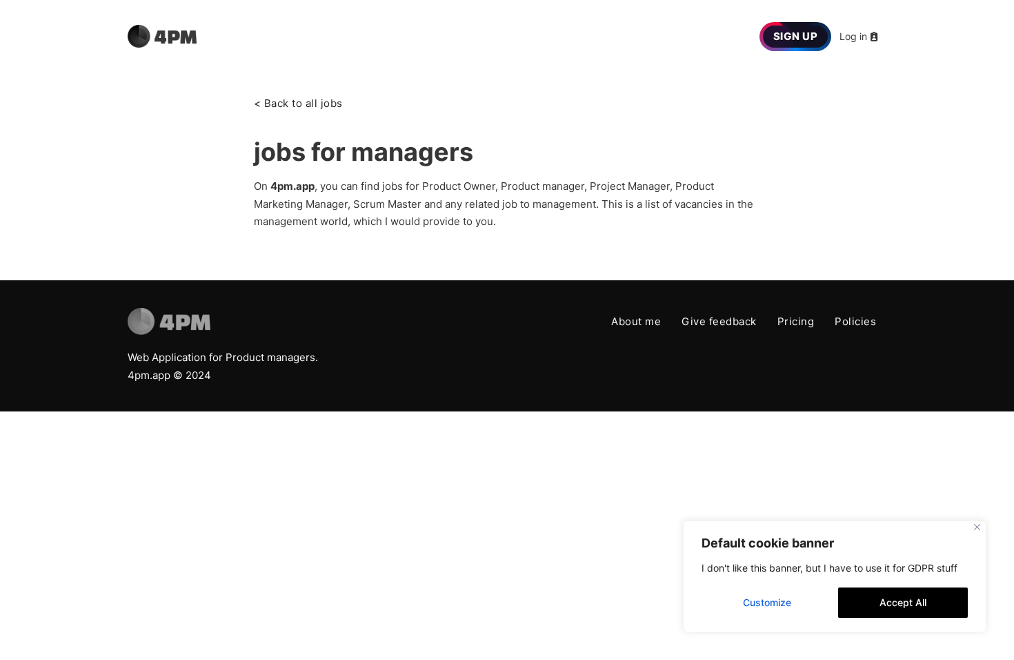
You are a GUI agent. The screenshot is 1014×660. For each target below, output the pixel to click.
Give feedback (719, 321)
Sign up (795, 36)
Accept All (902, 602)
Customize (767, 602)
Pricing (796, 321)
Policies (855, 321)
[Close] (977, 527)
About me (636, 321)
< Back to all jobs (298, 103)
